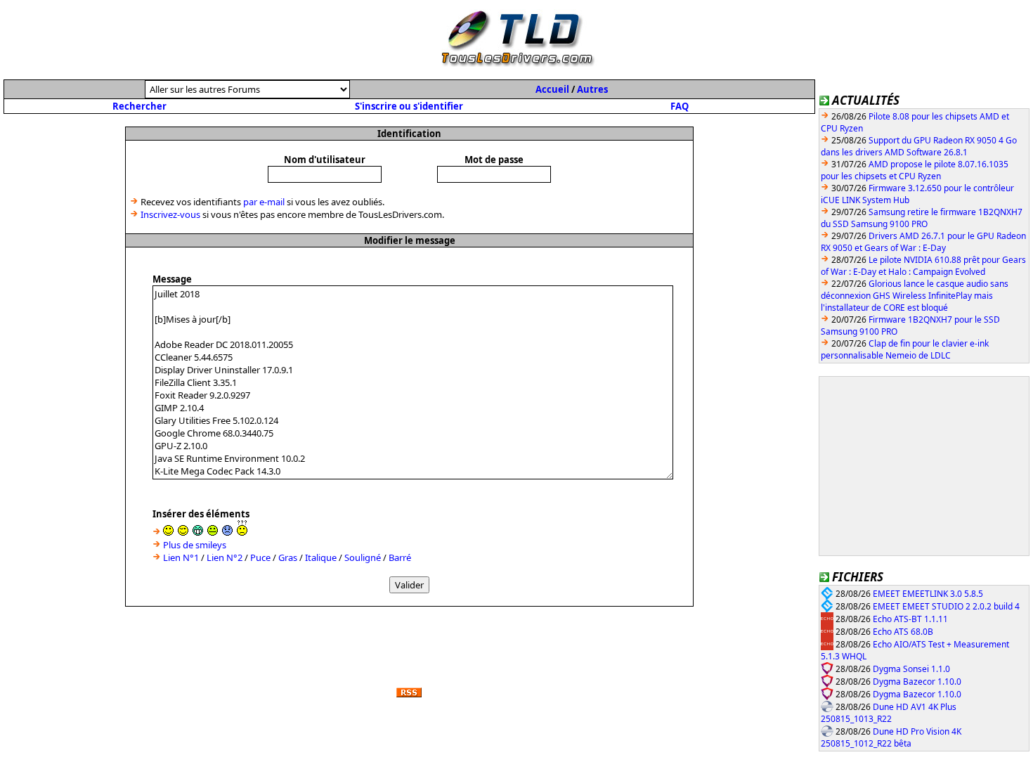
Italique (321, 557)
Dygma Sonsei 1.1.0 (911, 669)
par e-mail (264, 201)
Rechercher (139, 106)
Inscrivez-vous (170, 214)
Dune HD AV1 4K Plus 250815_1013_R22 (888, 713)
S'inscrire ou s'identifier (409, 106)
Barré (400, 557)
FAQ (679, 106)
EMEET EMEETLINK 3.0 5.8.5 (928, 594)
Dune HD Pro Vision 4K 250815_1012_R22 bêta (891, 737)
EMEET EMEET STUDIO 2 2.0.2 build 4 (946, 606)
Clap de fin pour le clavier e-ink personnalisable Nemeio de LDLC (905, 349)
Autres (592, 89)
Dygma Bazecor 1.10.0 (917, 681)
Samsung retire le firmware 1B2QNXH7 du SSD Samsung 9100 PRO (921, 218)
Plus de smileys (194, 544)
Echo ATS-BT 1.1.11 (910, 619)
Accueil (552, 89)
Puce (260, 557)
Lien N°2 (224, 557)
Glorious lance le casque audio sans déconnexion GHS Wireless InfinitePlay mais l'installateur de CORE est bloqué (914, 296)
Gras (287, 557)
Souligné (362, 557)
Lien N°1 (181, 557)
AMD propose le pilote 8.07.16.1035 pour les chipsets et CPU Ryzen (914, 170)
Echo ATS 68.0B (903, 632)
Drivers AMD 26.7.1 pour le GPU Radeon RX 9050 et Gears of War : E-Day (923, 242)
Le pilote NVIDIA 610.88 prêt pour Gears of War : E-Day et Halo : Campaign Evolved (923, 266)
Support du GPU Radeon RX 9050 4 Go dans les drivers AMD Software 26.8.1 (919, 146)
